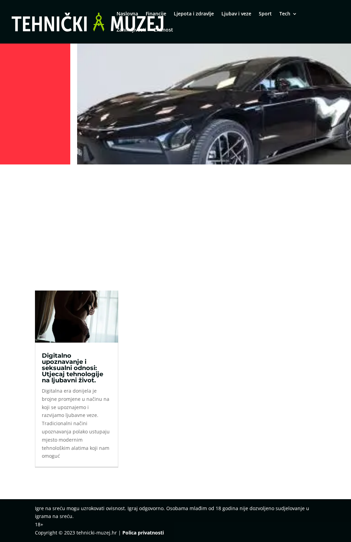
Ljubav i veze (236, 14)
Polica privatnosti (143, 532)
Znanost (163, 30)
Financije (156, 14)
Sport (265, 14)
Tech (284, 14)
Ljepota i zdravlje (194, 14)
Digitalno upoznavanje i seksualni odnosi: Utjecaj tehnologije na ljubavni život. (72, 368)
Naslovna (127, 14)
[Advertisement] (175, 218)
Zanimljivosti (131, 30)
